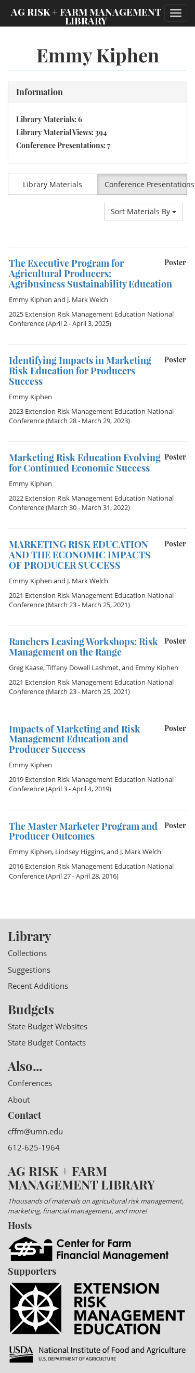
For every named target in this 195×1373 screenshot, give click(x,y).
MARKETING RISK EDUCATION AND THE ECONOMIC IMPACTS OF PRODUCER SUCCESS (80, 554)
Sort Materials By (141, 211)
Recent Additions (38, 985)
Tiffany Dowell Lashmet (82, 667)
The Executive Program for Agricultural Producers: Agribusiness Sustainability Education (90, 273)
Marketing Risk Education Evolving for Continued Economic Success (85, 462)
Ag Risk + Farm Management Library (86, 15)
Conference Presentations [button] (146, 184)
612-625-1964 (34, 1147)
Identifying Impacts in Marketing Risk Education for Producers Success (80, 370)
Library (29, 935)
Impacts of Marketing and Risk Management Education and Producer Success (74, 739)
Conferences (30, 1083)
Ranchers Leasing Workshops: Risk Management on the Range (83, 646)
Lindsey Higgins (79, 851)
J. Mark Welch (87, 299)
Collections (27, 953)
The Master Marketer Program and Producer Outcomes (83, 831)
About (19, 1099)
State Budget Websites (47, 1026)
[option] (97, 296)
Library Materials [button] (52, 184)
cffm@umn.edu (35, 1131)
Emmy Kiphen (30, 299)
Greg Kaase (26, 667)
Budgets (31, 1009)
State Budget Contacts (47, 1042)
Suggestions (29, 969)
